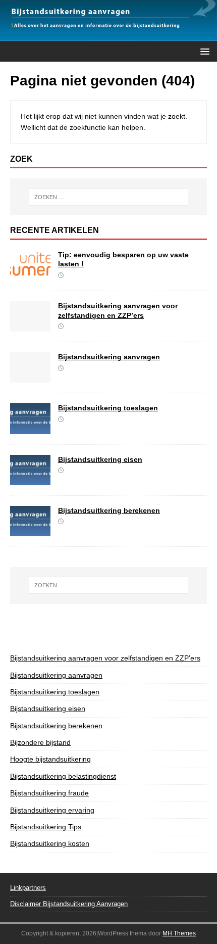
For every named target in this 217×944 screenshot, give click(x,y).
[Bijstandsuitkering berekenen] (30, 530)
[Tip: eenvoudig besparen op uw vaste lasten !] (30, 275)
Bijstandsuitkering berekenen (109, 510)
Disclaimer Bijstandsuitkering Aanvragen (69, 904)
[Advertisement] (113, 626)
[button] (203, 50)
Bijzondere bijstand (40, 742)
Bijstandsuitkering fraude (49, 793)
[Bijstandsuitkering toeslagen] (30, 428)
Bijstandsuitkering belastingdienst (63, 776)
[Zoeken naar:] (108, 197)
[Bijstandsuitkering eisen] (30, 479)
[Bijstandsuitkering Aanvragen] (108, 35)
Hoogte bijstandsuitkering (50, 759)
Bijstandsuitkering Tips (45, 827)
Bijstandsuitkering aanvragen (109, 357)
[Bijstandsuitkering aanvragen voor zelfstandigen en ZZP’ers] (30, 326)
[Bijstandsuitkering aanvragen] (30, 377)
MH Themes (179, 933)
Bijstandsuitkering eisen (100, 459)
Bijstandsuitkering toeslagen (108, 408)
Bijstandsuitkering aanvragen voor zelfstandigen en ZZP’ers (105, 658)
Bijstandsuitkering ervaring (52, 810)
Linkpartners (28, 887)
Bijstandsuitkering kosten (49, 843)
